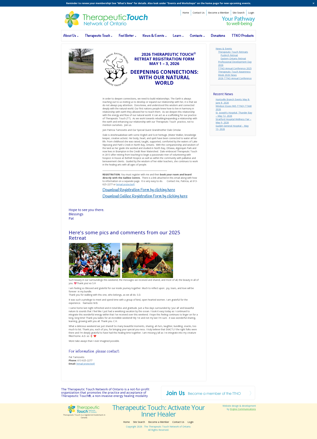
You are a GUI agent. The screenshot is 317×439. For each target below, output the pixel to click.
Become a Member (218, 12)
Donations (218, 35)
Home (185, 12)
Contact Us (199, 12)
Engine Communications (243, 409)
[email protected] (85, 363)
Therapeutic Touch (98, 35)
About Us (70, 35)
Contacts (196, 35)
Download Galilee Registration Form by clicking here (145, 196)
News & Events (154, 35)
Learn (177, 35)
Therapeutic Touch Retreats (233, 51)
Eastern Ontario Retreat (233, 58)
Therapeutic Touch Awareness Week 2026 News (234, 73)
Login (251, 12)
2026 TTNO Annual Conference (235, 78)
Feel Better (127, 35)
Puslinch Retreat (229, 55)
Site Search (239, 12)
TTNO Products (243, 35)
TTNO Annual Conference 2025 (235, 68)
